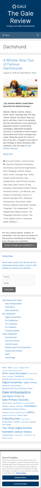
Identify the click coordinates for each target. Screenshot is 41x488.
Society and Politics (13, 351)
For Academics (11, 320)
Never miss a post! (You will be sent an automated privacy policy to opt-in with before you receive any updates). (19, 265)
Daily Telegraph (10, 171)
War (34, 435)
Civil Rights (10, 376)
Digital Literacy (30, 382)
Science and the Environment (18, 347)
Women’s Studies (7, 438)
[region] (20, 469)
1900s (10, 368)
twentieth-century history (17, 431)
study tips (24, 422)
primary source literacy (9, 415)
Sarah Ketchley (25, 419)
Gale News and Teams (12, 300)
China (4, 376)
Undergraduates (8, 435)
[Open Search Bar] (38, 35)
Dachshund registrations (25, 168)
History (5, 406)
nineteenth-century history (13, 409)
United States (19, 435)
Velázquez (27, 218)
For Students (10, 327)
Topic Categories (9, 334)
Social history (7, 422)
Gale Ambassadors (13, 304)
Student (17, 422)
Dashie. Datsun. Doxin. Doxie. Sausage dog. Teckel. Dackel (18, 174)
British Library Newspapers (15, 373)
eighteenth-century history (11, 386)
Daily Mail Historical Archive (12, 379)
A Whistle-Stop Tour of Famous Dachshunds (18, 64)
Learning (12, 406)
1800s (4, 368)
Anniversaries (11, 337)
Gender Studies (7, 403)
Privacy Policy (21, 473)
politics (31, 412)
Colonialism (19, 376)
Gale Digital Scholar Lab (13, 396)
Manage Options (20, 477)
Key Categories (8, 314)
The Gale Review (21, 17)
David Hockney (16, 178)
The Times (6, 424)
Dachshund (8, 168)
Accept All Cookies (20, 484)
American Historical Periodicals (19, 164)
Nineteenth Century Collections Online (14, 412)
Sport (7, 354)
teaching (32, 422)
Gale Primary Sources (25, 181)
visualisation (28, 435)
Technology (10, 357)
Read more (8, 154)
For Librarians (11, 324)
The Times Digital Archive (17, 427)
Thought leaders (12, 330)
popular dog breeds (19, 205)
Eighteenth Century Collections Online (17, 388)
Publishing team (11, 418)
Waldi (5, 222)
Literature (19, 406)
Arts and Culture (13, 161)
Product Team (22, 415)
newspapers (30, 406)
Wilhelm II (13, 222)
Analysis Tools (24, 368)
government (17, 403)
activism (15, 368)
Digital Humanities (13, 317)
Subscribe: (7, 256)
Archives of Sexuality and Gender (12, 370)
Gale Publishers (12, 310)
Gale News (10, 307)
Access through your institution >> (19, 245)
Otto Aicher (20, 202)
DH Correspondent (28, 379)
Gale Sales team (10, 185)
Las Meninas (25, 191)
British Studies (33, 373)
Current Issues (27, 161)
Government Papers (29, 403)
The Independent (20, 208)
